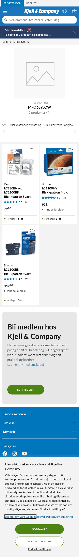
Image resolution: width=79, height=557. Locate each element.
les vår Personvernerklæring (55, 516)
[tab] (12, 3)
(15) (64, 197)
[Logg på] (64, 11)
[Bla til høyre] (74, 131)
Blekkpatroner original (59, 124)
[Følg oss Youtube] (24, 453)
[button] (47, 112)
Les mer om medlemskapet (25, 364)
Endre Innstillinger (39, 549)
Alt (3, 124)
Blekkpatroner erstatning (25, 124)
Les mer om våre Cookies (20, 516)
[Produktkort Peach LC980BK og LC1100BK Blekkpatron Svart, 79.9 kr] (20, 162)
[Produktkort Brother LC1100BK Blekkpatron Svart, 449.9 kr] (20, 243)
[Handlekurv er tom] (74, 11)
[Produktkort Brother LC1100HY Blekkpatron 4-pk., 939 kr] (58, 162)
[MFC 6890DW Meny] (30, 41)
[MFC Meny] (11, 41)
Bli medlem (26, 389)
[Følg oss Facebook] (4, 453)
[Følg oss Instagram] (14, 453)
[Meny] (5, 11)
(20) (26, 279)
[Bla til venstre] (4, 131)
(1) (25, 202)
